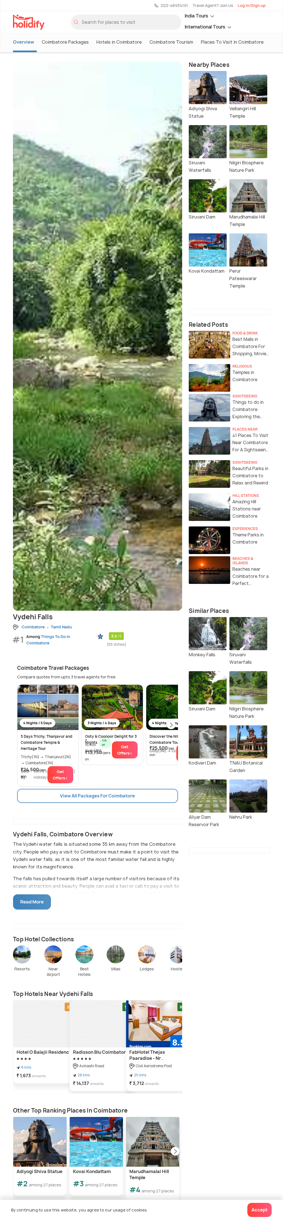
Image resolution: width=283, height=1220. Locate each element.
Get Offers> (60, 775)
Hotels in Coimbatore (119, 42)
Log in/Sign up (252, 5)
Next (171, 725)
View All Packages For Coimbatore (97, 796)
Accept (259, 1210)
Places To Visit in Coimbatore (232, 42)
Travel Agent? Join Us (212, 5)
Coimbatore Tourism (171, 42)
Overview (23, 42)
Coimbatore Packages (65, 42)
